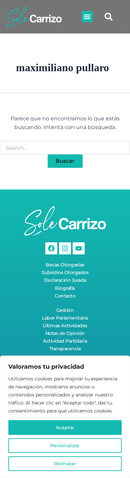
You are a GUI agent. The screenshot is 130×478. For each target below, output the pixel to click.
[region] (65, 417)
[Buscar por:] (65, 148)
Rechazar (65, 464)
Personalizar (65, 446)
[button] (87, 16)
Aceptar (65, 428)
